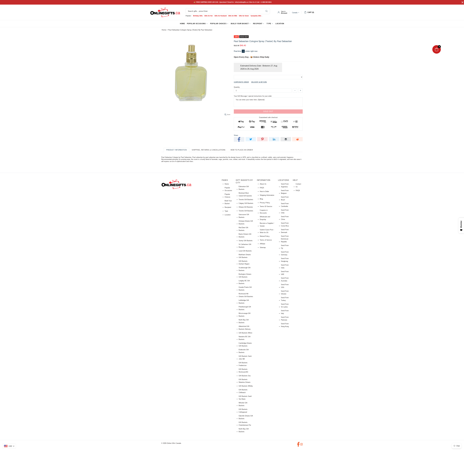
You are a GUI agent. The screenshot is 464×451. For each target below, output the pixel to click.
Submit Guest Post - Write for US (267, 231)
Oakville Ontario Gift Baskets (246, 417)
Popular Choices (227, 195)
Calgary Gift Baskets (246, 203)
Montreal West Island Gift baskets (245, 194)
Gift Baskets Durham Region (244, 262)
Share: (236, 135)
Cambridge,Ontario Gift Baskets (245, 344)
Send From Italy (285, 312)
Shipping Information (267, 195)
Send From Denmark (285, 231)
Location (228, 215)
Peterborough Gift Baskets (245, 308)
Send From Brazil (285, 198)
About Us (263, 184)
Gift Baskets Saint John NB (245, 357)
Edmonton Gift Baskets (244, 188)
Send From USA (285, 286)
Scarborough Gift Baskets (244, 269)
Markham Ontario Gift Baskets (245, 256)
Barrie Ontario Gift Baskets (245, 235)
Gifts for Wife (232, 16)
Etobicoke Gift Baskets (244, 351)
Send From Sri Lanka (285, 305)
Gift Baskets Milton (245, 333)
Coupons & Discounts (264, 211)
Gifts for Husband (220, 16)
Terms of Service (266, 240)
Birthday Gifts (198, 16)
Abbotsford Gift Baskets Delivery (245, 327)
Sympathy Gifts (256, 16)
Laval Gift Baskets (245, 251)
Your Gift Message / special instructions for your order (253, 96)
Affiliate (262, 244)
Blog (261, 199)
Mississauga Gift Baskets (244, 314)
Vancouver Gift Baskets (244, 216)
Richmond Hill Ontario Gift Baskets (246, 295)
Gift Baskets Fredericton (243, 364)
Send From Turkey (285, 299)
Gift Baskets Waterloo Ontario (244, 381)
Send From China (285, 218)
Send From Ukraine (285, 292)
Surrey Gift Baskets (246, 240)
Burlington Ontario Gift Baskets (245, 275)
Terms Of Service (266, 206)
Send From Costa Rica (285, 224)
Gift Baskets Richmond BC (243, 370)
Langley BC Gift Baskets (244, 282)
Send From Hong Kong (285, 325)
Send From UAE (285, 273)
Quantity (237, 87)
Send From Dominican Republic (285, 239)
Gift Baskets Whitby (246, 386)
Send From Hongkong (285, 260)
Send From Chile (285, 211)
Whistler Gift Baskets (243, 404)
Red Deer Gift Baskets (243, 229)
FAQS (262, 188)
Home (164, 30)
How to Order (264, 191)
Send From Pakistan (285, 318)
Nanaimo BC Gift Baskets (244, 338)
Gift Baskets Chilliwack (243, 391)
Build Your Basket (228, 202)
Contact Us (298, 185)
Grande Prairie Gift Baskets (245, 288)
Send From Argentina (285, 185)
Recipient (228, 207)
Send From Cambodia (285, 205)
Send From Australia (285, 279)
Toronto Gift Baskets (246, 199)
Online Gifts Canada (165, 12)
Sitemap (263, 247)
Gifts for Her (208, 16)
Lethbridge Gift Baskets (244, 301)
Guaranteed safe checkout (268, 117)
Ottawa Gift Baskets (246, 207)
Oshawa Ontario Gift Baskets (246, 222)
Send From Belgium (285, 192)
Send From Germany (285, 253)
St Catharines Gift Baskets (245, 245)
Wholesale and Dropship (265, 218)
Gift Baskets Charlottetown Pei (245, 423)
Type (226, 211)
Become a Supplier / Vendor (267, 224)
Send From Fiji (285, 247)
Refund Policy (265, 236)
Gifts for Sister (244, 16)
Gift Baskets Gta (244, 376)
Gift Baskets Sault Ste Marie (245, 397)
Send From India (285, 266)
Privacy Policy (265, 203)
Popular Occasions (228, 189)
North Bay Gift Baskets (244, 321)
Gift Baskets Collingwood (243, 410)
